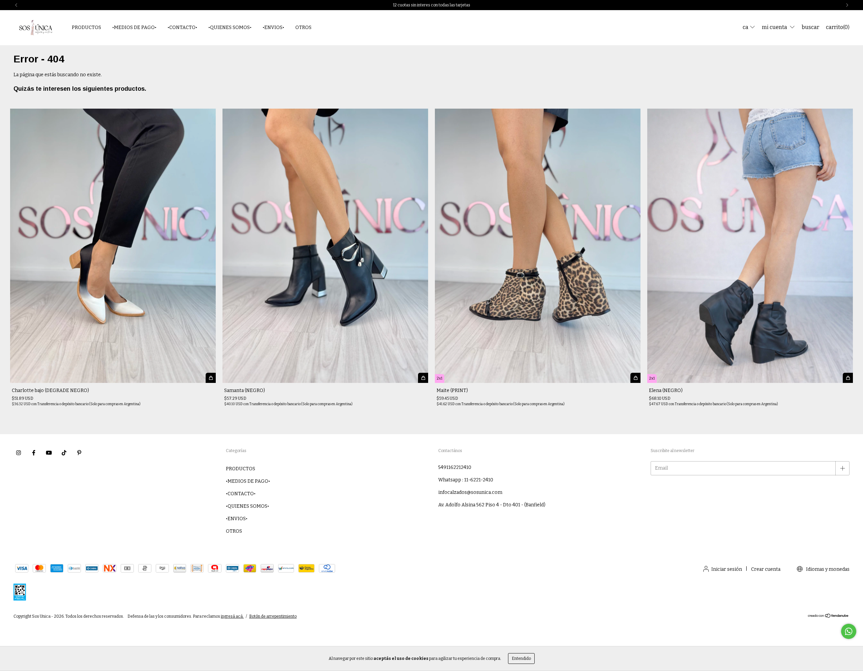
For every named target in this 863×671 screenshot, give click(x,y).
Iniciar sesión (726, 569)
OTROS (303, 27)
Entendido (521, 658)
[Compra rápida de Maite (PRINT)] (635, 378)
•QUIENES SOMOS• (229, 27)
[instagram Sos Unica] (18, 453)
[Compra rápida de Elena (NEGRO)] (848, 378)
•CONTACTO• (182, 27)
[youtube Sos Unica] (49, 453)
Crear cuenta (765, 569)
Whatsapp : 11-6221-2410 (465, 480)
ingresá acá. (232, 616)
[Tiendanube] (828, 616)
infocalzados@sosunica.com (470, 492)
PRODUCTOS (86, 27)
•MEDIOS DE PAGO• (134, 27)
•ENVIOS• (273, 27)
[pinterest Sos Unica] (79, 453)
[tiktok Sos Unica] (64, 453)
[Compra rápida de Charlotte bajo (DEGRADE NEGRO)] (211, 378)
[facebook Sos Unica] (34, 453)
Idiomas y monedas (827, 569)
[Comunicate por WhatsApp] (848, 631)
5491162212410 (454, 467)
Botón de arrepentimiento (273, 616)
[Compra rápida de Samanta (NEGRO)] (423, 378)
